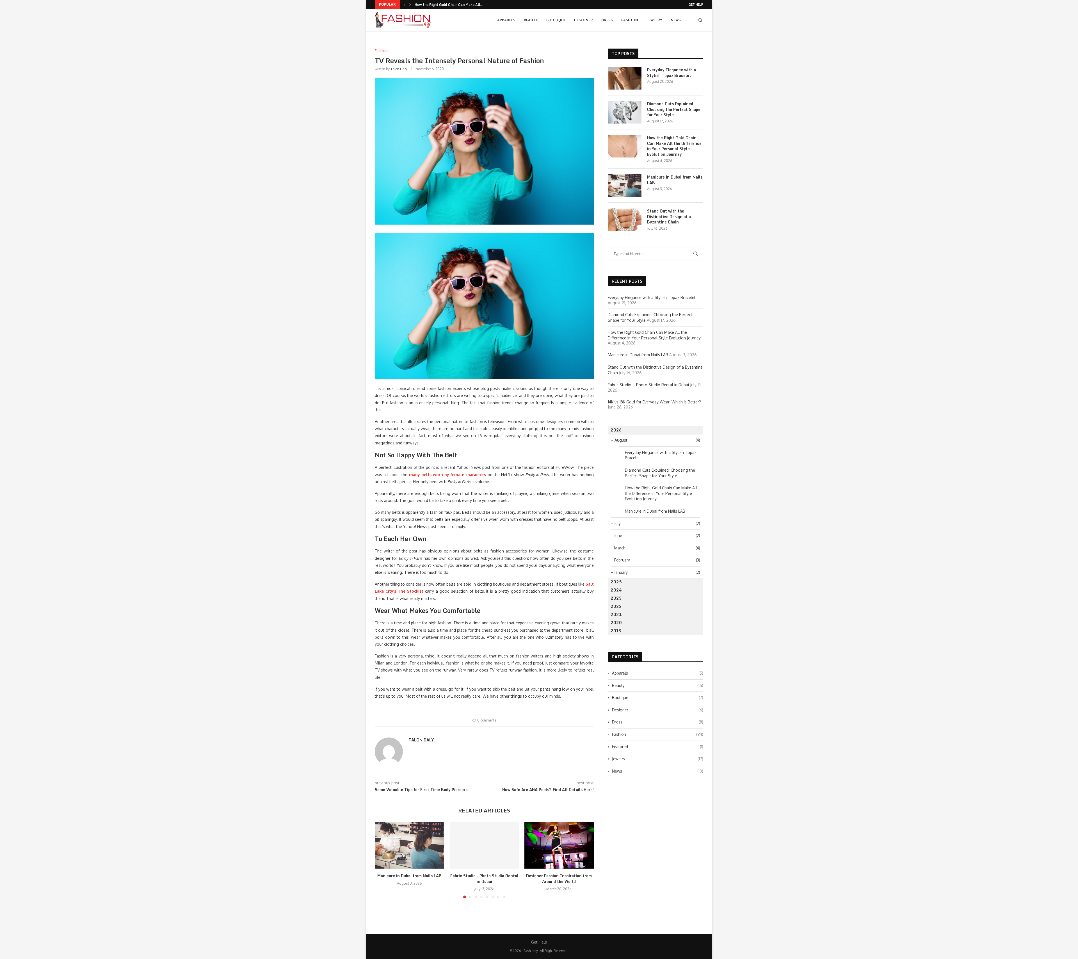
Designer (583, 20)
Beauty (531, 20)
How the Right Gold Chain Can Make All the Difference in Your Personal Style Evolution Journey (674, 146)
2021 (616, 614)
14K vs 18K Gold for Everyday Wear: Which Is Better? (654, 401)
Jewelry (654, 20)
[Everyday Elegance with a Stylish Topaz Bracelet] (624, 78)
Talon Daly (398, 69)
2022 (616, 606)
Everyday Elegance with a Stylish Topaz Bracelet (671, 72)
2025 (616, 582)
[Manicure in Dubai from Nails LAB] (409, 845)
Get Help (696, 4)
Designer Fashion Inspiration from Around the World (559, 879)
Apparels (506, 20)
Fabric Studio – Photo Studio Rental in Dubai (484, 879)
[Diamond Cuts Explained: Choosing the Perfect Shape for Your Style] (624, 112)
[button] (404, 4)
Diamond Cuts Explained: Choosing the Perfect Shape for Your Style (673, 109)
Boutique (556, 20)
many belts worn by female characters (447, 474)
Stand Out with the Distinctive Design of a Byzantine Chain (669, 216)
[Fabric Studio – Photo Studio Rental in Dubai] (484, 845)
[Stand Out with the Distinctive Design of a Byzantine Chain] (624, 219)
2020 (616, 622)
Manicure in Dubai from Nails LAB (442, 4)
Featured (657, 746)
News (676, 20)
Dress (607, 20)
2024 (616, 590)
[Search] (700, 20)
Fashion (629, 20)
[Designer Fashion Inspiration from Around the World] (559, 845)
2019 (616, 630)
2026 (616, 430)
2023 (616, 598)
